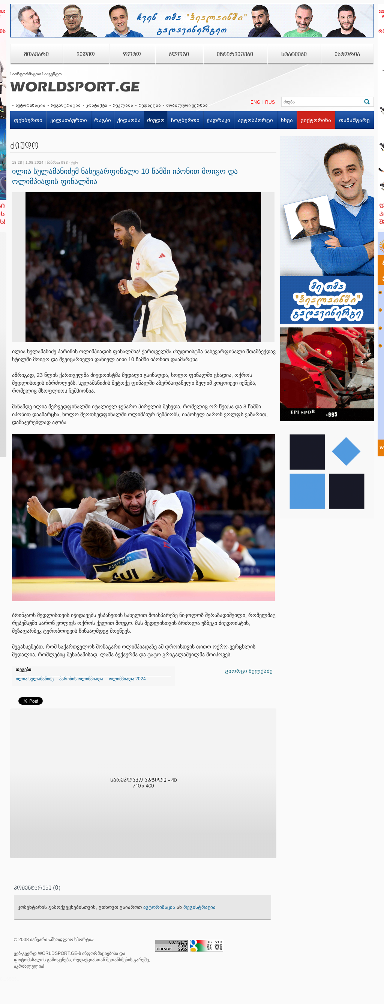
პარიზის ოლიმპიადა (81, 679)
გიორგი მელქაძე (249, 671)
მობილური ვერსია (187, 105)
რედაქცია (149, 105)
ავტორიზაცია (30, 105)
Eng (255, 102)
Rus (270, 102)
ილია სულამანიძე (35, 679)
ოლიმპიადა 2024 (127, 679)
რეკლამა (122, 105)
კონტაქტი (96, 105)
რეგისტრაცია (66, 105)
